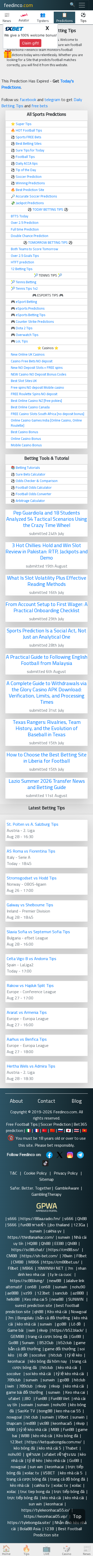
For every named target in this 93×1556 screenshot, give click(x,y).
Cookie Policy (35, 1173)
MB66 (33, 1262)
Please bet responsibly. (55, 1145)
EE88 (59, 1243)
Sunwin (28, 1342)
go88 (62, 1324)
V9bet (63, 1417)
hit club (32, 1417)
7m (70, 1268)
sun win (36, 1466)
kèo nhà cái (26, 1324)
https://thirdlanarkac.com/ (31, 1237)
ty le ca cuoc (61, 1274)
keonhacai (17, 1361)
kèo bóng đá (24, 1448)
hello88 (13, 1299)
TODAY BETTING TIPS (48, 209)
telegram (52, 99)
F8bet (81, 1256)
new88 (55, 1280)
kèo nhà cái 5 (50, 1448)
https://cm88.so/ (64, 1249)
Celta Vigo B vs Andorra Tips (31, 958)
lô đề (23, 1355)
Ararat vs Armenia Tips (27, 1012)
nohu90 (79, 1287)
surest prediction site (33, 1305)
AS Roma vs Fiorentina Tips (31, 851)
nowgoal (14, 1417)
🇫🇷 (36, 1130)
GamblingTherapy (46, 1194)
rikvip (43, 1330)
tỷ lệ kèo (74, 1355)
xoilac (76, 1485)
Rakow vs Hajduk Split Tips (30, 985)
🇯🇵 (68, 1130)
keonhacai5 (62, 1423)
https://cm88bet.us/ (61, 1262)
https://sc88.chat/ (27, 1249)
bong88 (45, 1411)
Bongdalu (25, 1318)
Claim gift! (30, 43)
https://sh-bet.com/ (40, 1256)
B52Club (47, 1342)
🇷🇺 (60, 1130)
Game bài (16, 1330)
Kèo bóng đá (67, 1435)
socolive (39, 1355)
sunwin (36, 1231)
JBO (28, 1398)
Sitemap (46, 1179)
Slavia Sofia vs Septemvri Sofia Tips (38, 932)
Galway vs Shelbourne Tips (30, 905)
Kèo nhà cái (57, 1311)
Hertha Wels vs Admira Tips (31, 1066)
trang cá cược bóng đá (47, 1336)
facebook (28, 99)
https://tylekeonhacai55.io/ (45, 1510)
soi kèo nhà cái (39, 1373)
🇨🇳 (52, 1130)
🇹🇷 (44, 1130)
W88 (25, 1435)
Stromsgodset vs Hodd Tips (32, 878)
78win (67, 1256)
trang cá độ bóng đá (67, 1479)
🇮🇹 (28, 1130)
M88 (10, 1429)
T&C (13, 1173)
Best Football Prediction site (57, 1532)
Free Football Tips (22, 1124)
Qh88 (82, 1218)
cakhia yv (53, 1231)
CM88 (12, 1256)
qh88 (38, 1311)
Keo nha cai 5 (36, 1299)
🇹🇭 (76, 1130)
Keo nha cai (75, 1392)
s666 (12, 1218)
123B (49, 1528)
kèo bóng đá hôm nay (49, 1361)
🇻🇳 (84, 1130)
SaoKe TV (26, 1411)
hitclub (57, 1355)
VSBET (49, 1473)
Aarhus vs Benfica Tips (27, 1039)
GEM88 (17, 1336)
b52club (65, 1342)
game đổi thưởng (60, 1349)
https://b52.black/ (68, 1330)
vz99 (28, 1293)
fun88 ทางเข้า (33, 1225)
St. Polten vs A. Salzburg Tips (32, 824)
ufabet (14, 1398)
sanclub (62, 1293)
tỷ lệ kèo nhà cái (70, 1373)
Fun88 (41, 1398)
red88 (31, 1423)
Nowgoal (79, 1311)
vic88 (44, 1423)
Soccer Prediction (56, 1124)
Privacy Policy (66, 1173)
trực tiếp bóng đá (69, 1491)
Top (77, 1516)
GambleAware (67, 1188)
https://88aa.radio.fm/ (40, 1218)
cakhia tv (42, 1485)
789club (14, 1380)
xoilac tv (32, 1473)
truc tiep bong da (35, 1491)
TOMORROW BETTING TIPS (48, 242)
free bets (40, 106)
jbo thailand (59, 1225)
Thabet (71, 1448)
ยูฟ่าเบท (32, 1454)
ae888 (13, 1293)
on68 (32, 1287)
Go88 (76, 1336)
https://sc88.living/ (27, 1280)
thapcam (14, 1423)
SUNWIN (76, 1299)
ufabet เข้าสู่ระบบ (60, 1454)
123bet (44, 1293)
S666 (12, 1225)
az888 (79, 1293)
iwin (31, 1330)
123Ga (79, 1225)
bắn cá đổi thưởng (53, 1318)
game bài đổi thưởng (25, 1392)
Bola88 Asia (30, 1528)
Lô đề (76, 1324)
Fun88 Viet (60, 1398)
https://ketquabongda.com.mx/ (54, 1442)
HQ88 (32, 1243)
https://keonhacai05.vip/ (45, 1516)
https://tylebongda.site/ (29, 1522)
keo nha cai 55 (68, 1411)
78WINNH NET (50, 1268)
